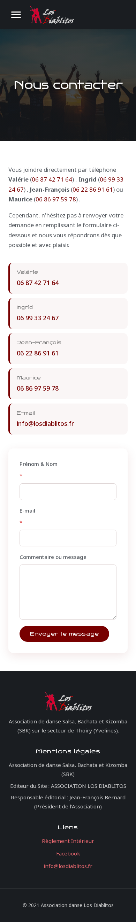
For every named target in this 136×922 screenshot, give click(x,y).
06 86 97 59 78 (56, 199)
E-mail (27, 516)
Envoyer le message (64, 634)
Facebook (68, 853)
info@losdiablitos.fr (45, 423)
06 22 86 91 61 (93, 189)
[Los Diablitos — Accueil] (52, 14)
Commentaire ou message (53, 556)
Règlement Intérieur (68, 840)
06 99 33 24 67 (38, 318)
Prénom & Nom (39, 469)
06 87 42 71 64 (52, 179)
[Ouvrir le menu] (16, 14)
